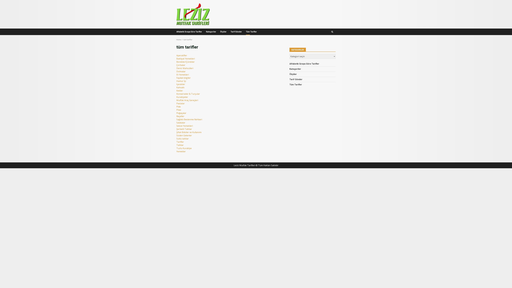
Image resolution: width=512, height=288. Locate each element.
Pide (178, 106)
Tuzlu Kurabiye (184, 148)
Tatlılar (180, 145)
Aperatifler (181, 55)
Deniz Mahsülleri (184, 68)
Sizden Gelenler (184, 135)
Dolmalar (181, 71)
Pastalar (180, 103)
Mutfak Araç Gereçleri (187, 100)
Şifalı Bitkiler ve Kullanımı (188, 132)
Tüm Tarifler (251, 32)
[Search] (332, 31)
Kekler (179, 90)
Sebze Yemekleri (184, 125)
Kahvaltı (180, 87)
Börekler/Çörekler (185, 61)
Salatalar (180, 122)
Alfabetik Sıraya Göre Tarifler (189, 32)
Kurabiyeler (182, 97)
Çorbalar (180, 65)
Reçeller (180, 116)
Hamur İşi (181, 81)
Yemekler (181, 151)
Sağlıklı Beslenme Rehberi (189, 119)
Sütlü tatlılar (182, 138)
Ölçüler (223, 32)
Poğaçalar (181, 113)
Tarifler (180, 141)
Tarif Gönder (236, 32)
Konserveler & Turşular (188, 93)
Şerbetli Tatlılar (184, 129)
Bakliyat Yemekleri (185, 58)
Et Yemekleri (182, 74)
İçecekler (180, 84)
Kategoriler (211, 32)
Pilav (178, 109)
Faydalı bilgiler (183, 77)
